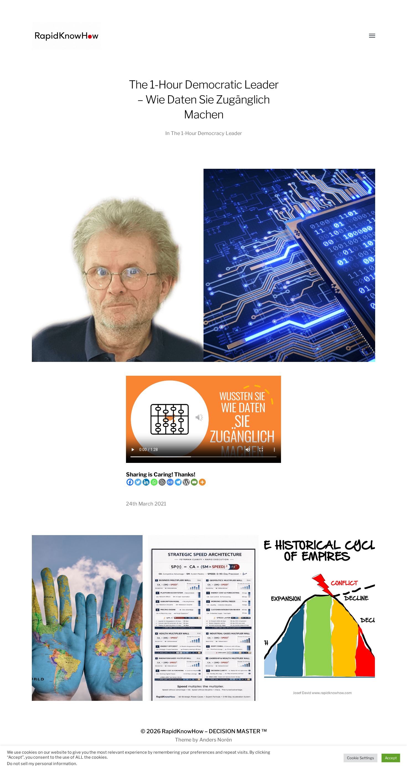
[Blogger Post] (162, 482)
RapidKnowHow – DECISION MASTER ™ (214, 731)
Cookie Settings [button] (360, 758)
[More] (202, 482)
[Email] (194, 482)
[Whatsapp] (154, 482)
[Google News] (170, 482)
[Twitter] (138, 482)
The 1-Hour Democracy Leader (206, 133)
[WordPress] (186, 482)
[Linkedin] (146, 482)
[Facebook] (130, 482)
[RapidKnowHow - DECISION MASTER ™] (192, 36)
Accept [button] (391, 758)
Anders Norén (215, 740)
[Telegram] (178, 482)
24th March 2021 (146, 504)
